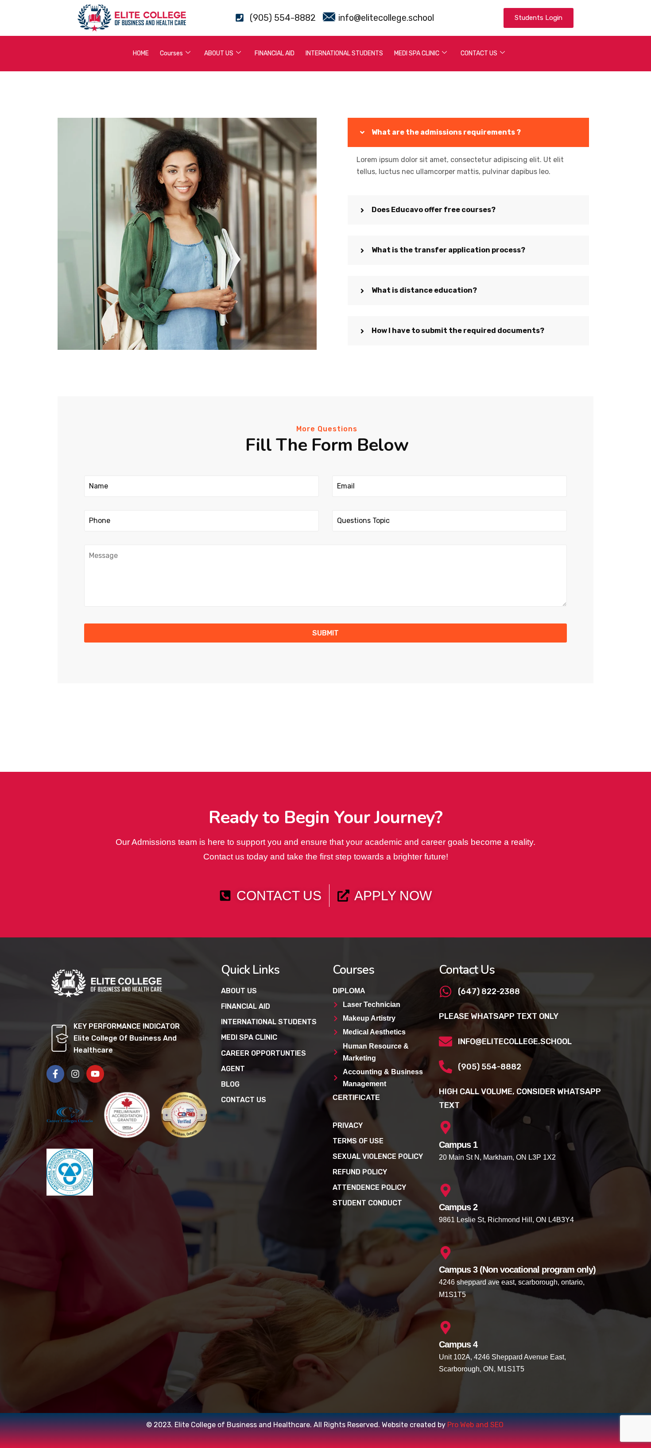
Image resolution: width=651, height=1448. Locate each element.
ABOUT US (218, 53)
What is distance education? (424, 290)
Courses (171, 53)
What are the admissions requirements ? (446, 132)
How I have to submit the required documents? (458, 330)
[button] (468, 132)
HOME (141, 53)
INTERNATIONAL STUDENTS (344, 53)
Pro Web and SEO (475, 1425)
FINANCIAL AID (274, 53)
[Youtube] (95, 1074)
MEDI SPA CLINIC (416, 53)
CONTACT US (479, 53)
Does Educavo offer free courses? (434, 209)
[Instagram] (75, 1074)
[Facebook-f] (55, 1074)
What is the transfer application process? (448, 250)
